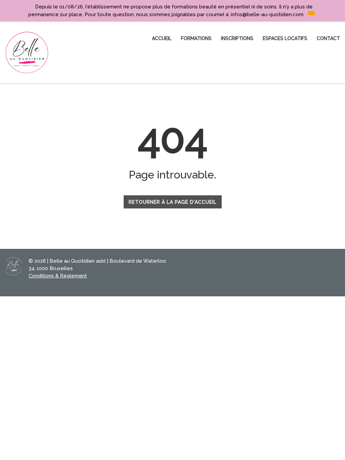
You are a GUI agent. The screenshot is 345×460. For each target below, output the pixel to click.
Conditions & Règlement (58, 276)
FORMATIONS (196, 38)
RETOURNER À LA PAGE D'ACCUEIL (173, 202)
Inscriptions (237, 38)
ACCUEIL (161, 38)
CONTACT (328, 38)
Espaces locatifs (285, 38)
